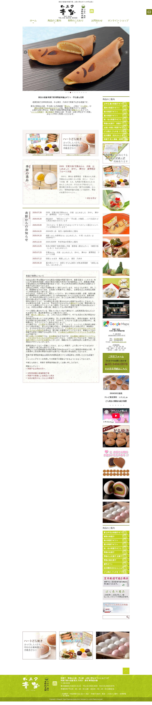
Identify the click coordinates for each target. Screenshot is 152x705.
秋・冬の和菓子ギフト (113, 119)
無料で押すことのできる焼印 (37, 340)
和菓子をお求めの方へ (36, 369)
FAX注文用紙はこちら (116, 368)
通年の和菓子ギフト (112, 108)
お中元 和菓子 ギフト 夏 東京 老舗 (43, 155)
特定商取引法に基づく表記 (79, 694)
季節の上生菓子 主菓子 (113, 556)
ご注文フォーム (116, 356)
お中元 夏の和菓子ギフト (114, 104)
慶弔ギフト (108, 564)
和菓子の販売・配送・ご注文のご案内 (104, 694)
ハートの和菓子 (37, 112)
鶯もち (67, 106)
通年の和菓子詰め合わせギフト (46, 108)
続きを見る (91, 198)
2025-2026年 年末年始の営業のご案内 (62, 242)
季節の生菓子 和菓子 (113, 123)
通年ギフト (74, 303)
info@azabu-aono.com (119, 342)
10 (86, 92)
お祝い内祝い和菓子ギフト (114, 127)
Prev (25, 52)
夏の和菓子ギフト (111, 116)
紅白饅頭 (52, 336)
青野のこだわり (75, 20)
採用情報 (123, 694)
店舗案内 (65, 694)
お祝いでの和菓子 (36, 336)
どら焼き (84, 106)
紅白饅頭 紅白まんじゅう (114, 135)
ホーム (33, 20)
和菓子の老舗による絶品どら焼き (40, 376)
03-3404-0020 (118, 339)
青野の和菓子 (109, 536)
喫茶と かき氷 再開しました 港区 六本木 (64, 259)
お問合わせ (96, 20)
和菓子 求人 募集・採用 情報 (116, 139)
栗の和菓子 (50, 112)
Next (126, 52)
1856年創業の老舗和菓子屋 (38, 373)
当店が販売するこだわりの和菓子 (40, 378)
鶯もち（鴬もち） (38, 315)
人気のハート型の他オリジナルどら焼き (78, 155)
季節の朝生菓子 (110, 560)
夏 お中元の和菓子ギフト (114, 532)
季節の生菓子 (109, 552)
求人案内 (66, 696)
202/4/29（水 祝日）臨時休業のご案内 (62, 231)
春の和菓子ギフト (111, 112)
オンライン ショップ (118, 20)
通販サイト (76, 110)
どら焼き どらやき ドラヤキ (115, 131)
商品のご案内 (54, 20)
